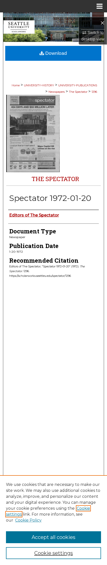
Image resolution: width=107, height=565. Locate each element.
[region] (53, 520)
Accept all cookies (53, 537)
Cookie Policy (28, 520)
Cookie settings (53, 553)
